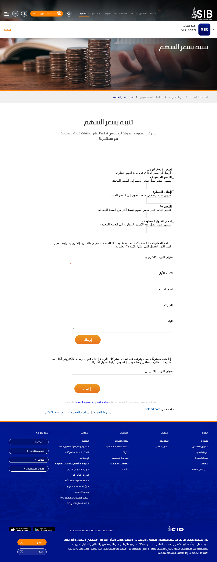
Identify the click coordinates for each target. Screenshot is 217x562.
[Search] (69, 14)
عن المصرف (176, 96)
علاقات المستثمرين (151, 96)
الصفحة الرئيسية (199, 96)
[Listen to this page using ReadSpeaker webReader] (24, 14)
